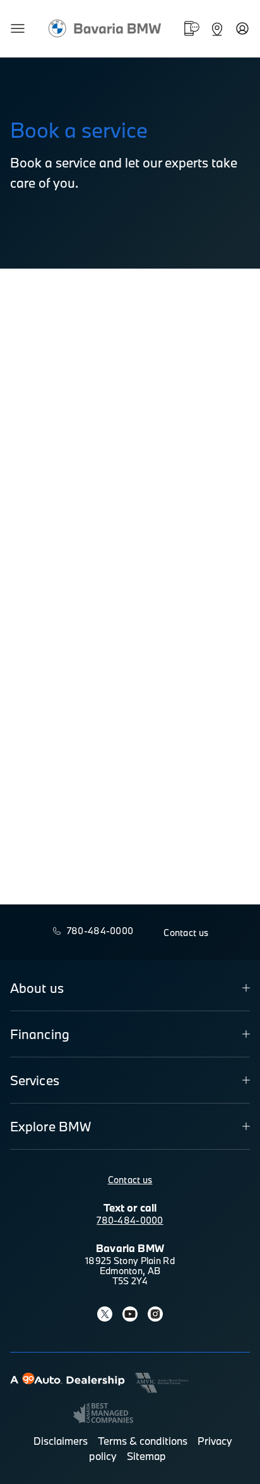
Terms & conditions (142, 1440)
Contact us (130, 1180)
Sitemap (146, 1456)
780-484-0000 (130, 1220)
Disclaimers (60, 1440)
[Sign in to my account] (242, 28)
